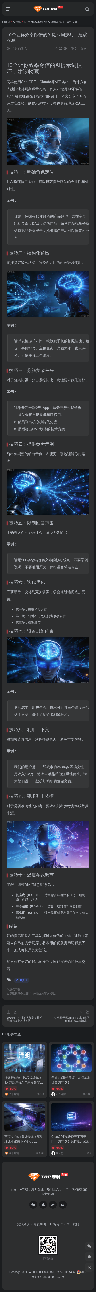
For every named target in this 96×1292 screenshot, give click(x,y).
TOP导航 (44, 1272)
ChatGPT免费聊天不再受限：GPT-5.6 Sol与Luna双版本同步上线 (71, 1141)
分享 (72, 96)
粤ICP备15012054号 (62, 1272)
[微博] (53, 1205)
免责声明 (39, 1224)
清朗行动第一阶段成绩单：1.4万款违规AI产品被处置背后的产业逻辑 (23, 1082)
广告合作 (56, 1224)
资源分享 (23, 1224)
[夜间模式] (89, 1267)
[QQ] (43, 1205)
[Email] (63, 1205)
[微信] (33, 1205)
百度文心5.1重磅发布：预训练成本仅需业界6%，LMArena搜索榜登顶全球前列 (23, 1143)
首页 (7, 21)
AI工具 (60, 81)
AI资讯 (17, 21)
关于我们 (73, 1224)
